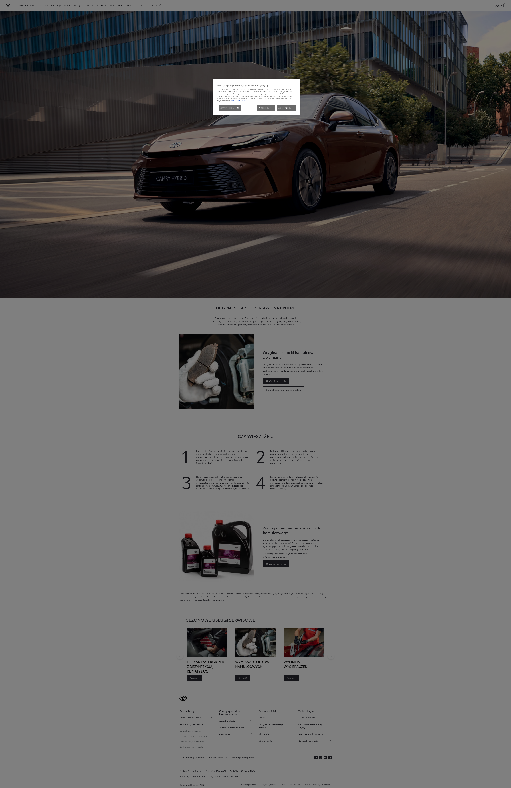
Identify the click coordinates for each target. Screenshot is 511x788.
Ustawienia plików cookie (230, 108)
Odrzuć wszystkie (265, 108)
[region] (256, 97)
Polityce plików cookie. (239, 100)
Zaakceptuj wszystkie (286, 108)
